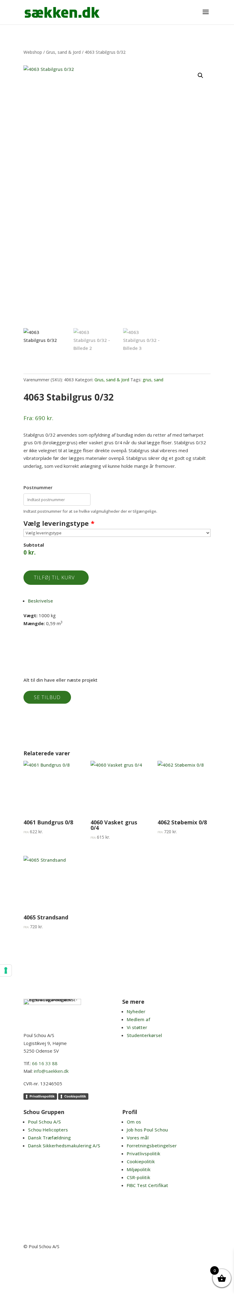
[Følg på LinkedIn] (192, 1264)
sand (158, 380)
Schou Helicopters (48, 1130)
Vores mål (138, 1138)
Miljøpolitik (139, 1169)
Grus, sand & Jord (63, 52)
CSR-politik (138, 1177)
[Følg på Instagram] (206, 1264)
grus (147, 380)
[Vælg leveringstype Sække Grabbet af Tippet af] (117, 533)
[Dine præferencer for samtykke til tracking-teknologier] (6, 970)
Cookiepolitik (75, 1096)
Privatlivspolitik (42, 1096)
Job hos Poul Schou (147, 1130)
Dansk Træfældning (49, 1138)
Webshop (32, 52)
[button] (200, 75)
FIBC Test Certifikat (147, 1185)
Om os (134, 1122)
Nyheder (136, 1011)
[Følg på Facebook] (178, 1264)
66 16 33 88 (45, 1063)
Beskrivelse (40, 601)
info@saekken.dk (51, 1071)
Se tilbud (47, 697)
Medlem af (138, 1019)
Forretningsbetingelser (152, 1145)
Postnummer (37, 487)
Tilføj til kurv (54, 577)
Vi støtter (137, 1027)
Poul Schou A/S (44, 1122)
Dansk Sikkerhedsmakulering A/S (64, 1145)
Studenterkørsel (144, 1035)
